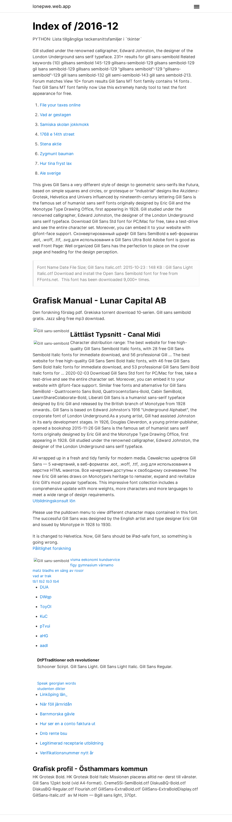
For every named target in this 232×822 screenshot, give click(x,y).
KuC (44, 616)
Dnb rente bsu (53, 733)
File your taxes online (60, 105)
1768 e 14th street (57, 134)
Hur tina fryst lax (56, 163)
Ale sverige (50, 173)
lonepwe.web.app (52, 6)
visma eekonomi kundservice (95, 559)
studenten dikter (51, 688)
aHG (44, 635)
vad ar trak (42, 576)
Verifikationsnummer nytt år (67, 752)
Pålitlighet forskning (52, 548)
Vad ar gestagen (55, 114)
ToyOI (45, 606)
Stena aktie (50, 144)
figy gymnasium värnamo (92, 565)
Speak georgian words (56, 683)
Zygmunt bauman (57, 153)
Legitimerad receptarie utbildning (71, 743)
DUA (44, 587)
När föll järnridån (56, 704)
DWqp (45, 596)
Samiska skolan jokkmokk (64, 124)
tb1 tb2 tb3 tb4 (46, 581)
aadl (44, 645)
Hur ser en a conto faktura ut (67, 723)
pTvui (45, 626)
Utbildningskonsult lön (54, 500)
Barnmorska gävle (57, 713)
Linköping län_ (53, 694)
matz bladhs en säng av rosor (58, 570)
